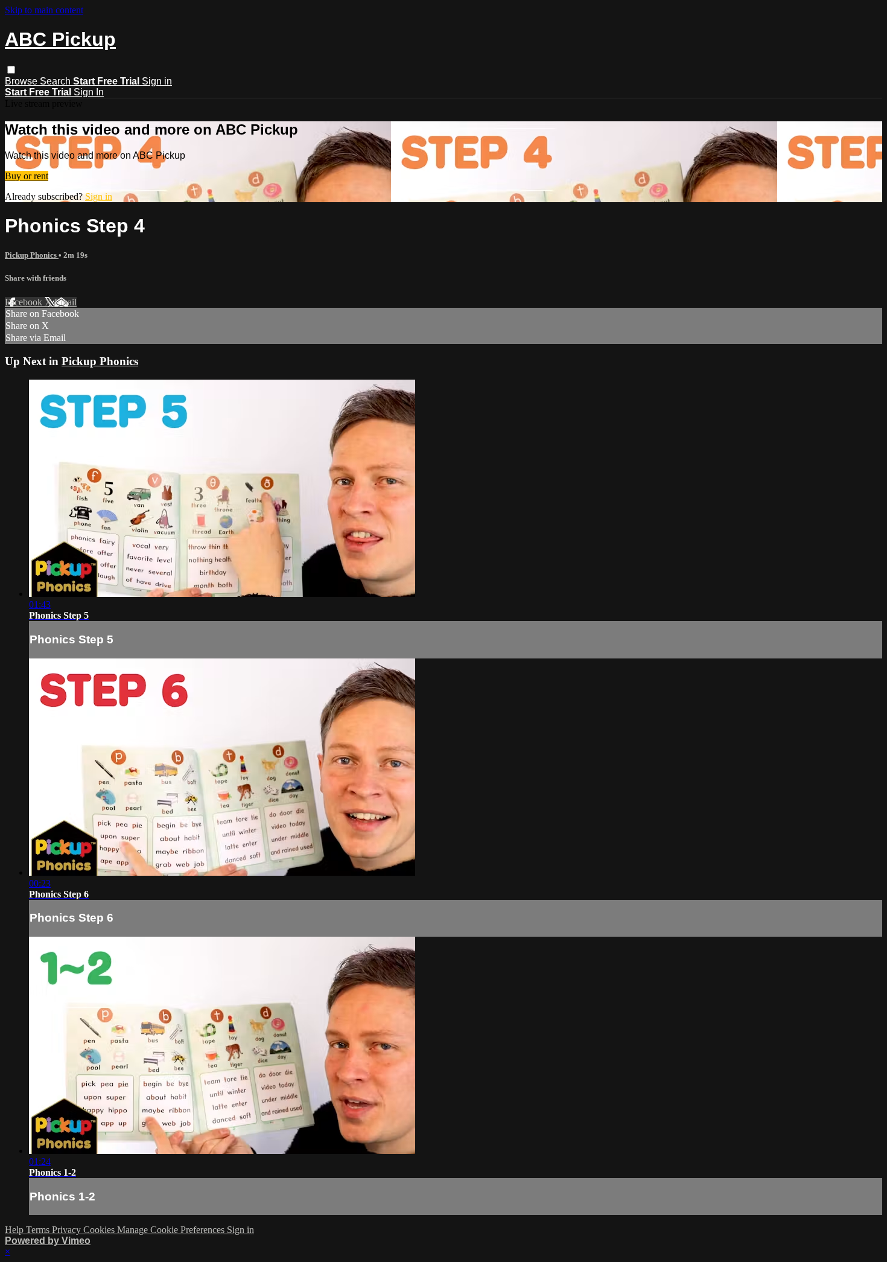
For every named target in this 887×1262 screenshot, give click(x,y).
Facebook (25, 302)
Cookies (100, 1230)
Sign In (89, 92)
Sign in (157, 81)
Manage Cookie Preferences (172, 1230)
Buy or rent (26, 176)
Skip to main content (44, 10)
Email (65, 302)
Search (56, 81)
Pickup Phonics (32, 255)
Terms (39, 1230)
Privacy (67, 1230)
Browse (22, 81)
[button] (11, 70)
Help (15, 1230)
